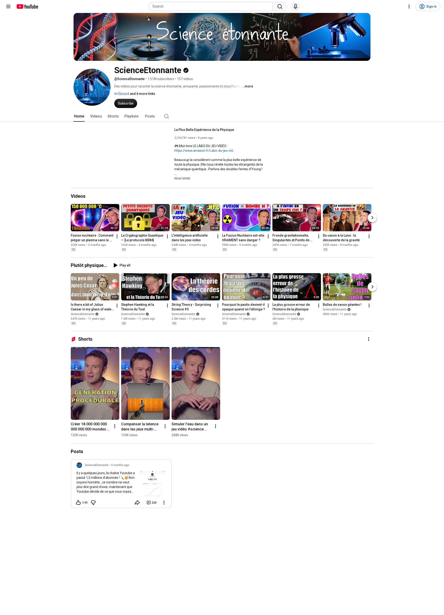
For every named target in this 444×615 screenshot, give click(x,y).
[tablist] (222, 116)
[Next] (372, 217)
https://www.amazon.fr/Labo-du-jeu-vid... (204, 150)
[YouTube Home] (27, 6)
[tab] (79, 116)
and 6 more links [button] (142, 94)
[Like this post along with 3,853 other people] (78, 502)
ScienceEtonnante (82, 314)
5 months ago (120, 465)
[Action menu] (164, 502)
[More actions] (117, 236)
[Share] (137, 502)
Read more (182, 178)
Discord (123, 94)
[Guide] (8, 6)
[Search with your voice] (295, 6)
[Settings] (409, 6)
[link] (121, 485)
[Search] (279, 6)
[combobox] (211, 6)
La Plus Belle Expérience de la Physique (204, 130)
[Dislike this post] (93, 502)
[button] (182, 178)
